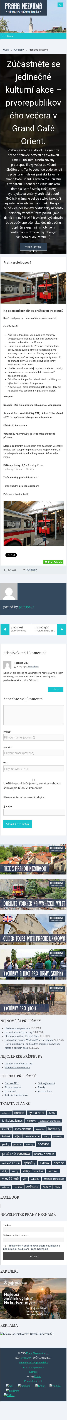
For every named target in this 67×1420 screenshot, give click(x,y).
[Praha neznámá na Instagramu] (12, 1390)
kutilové (6, 1136)
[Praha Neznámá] (23, 8)
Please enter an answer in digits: (24, 797)
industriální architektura (50, 1121)
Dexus (37, 1376)
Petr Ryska (26, 607)
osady (46, 1136)
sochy (15, 1171)
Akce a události (13, 1087)
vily (24, 1179)
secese (59, 1163)
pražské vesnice (16, 1153)
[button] (30, 251)
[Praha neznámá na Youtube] (55, 1385)
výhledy (35, 1178)
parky (5, 1144)
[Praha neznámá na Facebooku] (24, 1385)
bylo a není (36, 1113)
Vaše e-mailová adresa (16, 1235)
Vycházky (18, 49)
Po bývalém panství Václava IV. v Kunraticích (29, 1040)
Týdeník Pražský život (16, 1095)
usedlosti (38, 1171)
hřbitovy (31, 1120)
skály (5, 1171)
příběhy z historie (44, 1153)
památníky (58, 1136)
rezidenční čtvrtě (10, 1163)
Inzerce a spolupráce (33, 1367)
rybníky (29, 1163)
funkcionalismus (12, 1120)
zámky (47, 1186)
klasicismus (23, 1129)
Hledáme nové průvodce (17, 1028)
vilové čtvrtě (10, 1178)
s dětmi (44, 1163)
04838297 (26, 1358)
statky (26, 1171)
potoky (43, 1144)
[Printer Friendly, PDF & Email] (53, 561)
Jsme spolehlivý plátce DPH (33, 1362)
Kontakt (33, 1372)
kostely (54, 1129)
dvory (51, 1112)
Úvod (6, 49)
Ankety (41, 1087)
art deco (6, 1113)
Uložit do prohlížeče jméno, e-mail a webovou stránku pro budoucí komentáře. (32, 786)
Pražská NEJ (12, 1083)
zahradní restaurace (54, 1179)
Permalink (33, 666)
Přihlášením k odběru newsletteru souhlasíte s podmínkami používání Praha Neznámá (31, 1247)
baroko (19, 1113)
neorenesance (32, 1136)
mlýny (17, 1136)
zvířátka (32, 1187)
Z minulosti (10, 1091)
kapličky (6, 1129)
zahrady (5, 1187)
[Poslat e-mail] (9, 1385)
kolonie (40, 1129)
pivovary (29, 1145)
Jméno (7, 1225)
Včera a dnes (45, 1091)
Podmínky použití (33, 1381)
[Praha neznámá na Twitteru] (40, 1385)
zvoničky (18, 1187)
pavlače (17, 1144)
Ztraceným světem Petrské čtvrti (22, 1036)
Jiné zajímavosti (46, 1083)
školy (57, 1187)
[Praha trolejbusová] (33, 288)
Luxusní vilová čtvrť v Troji (19, 1032)
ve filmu (53, 1171)
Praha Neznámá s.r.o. (37, 1353)
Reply (56, 689)
